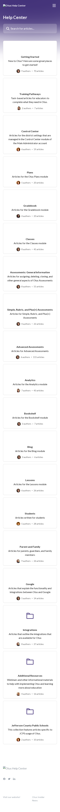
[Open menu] (54, 5)
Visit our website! (11, 797)
